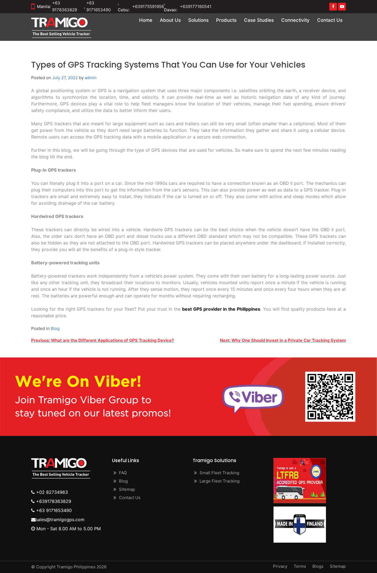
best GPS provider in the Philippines (221, 309)
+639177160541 (195, 6)
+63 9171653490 (53, 510)
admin (91, 77)
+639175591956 (148, 6)
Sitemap (127, 489)
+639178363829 (53, 501)
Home (145, 20)
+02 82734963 (51, 492)
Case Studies (259, 20)
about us (170, 20)
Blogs (317, 566)
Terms (300, 566)
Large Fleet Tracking (220, 481)
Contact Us (330, 20)
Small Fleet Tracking (219, 472)
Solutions (198, 20)
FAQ (123, 472)
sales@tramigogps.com (60, 519)
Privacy (280, 566)
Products (226, 20)
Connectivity (295, 20)
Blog (55, 328)
